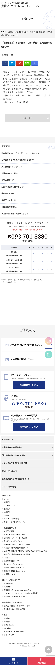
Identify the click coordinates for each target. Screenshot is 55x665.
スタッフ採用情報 (9, 487)
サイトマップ (9, 635)
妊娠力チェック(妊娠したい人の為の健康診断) (21, 593)
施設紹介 (7, 512)
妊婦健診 (7, 587)
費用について (9, 558)
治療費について (9, 574)
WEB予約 (7, 628)
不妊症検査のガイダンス (13, 541)
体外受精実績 (9, 531)
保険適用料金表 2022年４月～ (15, 568)
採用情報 (7, 618)
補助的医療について (11, 561)
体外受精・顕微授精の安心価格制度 (17, 554)
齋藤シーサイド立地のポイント (15, 522)
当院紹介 (7, 502)
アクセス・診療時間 (11, 519)
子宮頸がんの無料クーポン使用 (15, 597)
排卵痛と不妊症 (8, 193)
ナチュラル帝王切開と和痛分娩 (14, 463)
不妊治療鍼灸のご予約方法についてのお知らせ (20, 153)
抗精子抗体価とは (9, 200)
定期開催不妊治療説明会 (12, 447)
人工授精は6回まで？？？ (12, 167)
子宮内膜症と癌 (8, 180)
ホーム (6, 499)
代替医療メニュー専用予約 (14, 632)
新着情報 (7, 622)
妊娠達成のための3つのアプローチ (16, 479)
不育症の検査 (9, 583)
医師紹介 (7, 509)
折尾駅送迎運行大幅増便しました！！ (17, 214)
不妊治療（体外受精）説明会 (14, 609)
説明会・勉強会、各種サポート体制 (17, 606)
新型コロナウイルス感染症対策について (18, 160)
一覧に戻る (27, 118)
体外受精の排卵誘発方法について (16, 548)
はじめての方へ (9, 505)
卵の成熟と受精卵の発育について (16, 564)
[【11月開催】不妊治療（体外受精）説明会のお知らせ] (34, 63)
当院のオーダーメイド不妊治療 (15, 538)
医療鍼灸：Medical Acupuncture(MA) (17, 590)
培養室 (6, 515)
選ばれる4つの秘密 (9, 471)
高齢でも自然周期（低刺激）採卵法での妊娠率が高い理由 (25, 551)
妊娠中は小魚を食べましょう (13, 187)
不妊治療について (9, 440)
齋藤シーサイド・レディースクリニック (34, 643)
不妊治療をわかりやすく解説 (13, 455)
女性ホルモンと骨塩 (10, 173)
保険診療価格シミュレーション (15, 571)
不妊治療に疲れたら (10, 207)
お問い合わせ (9, 625)
